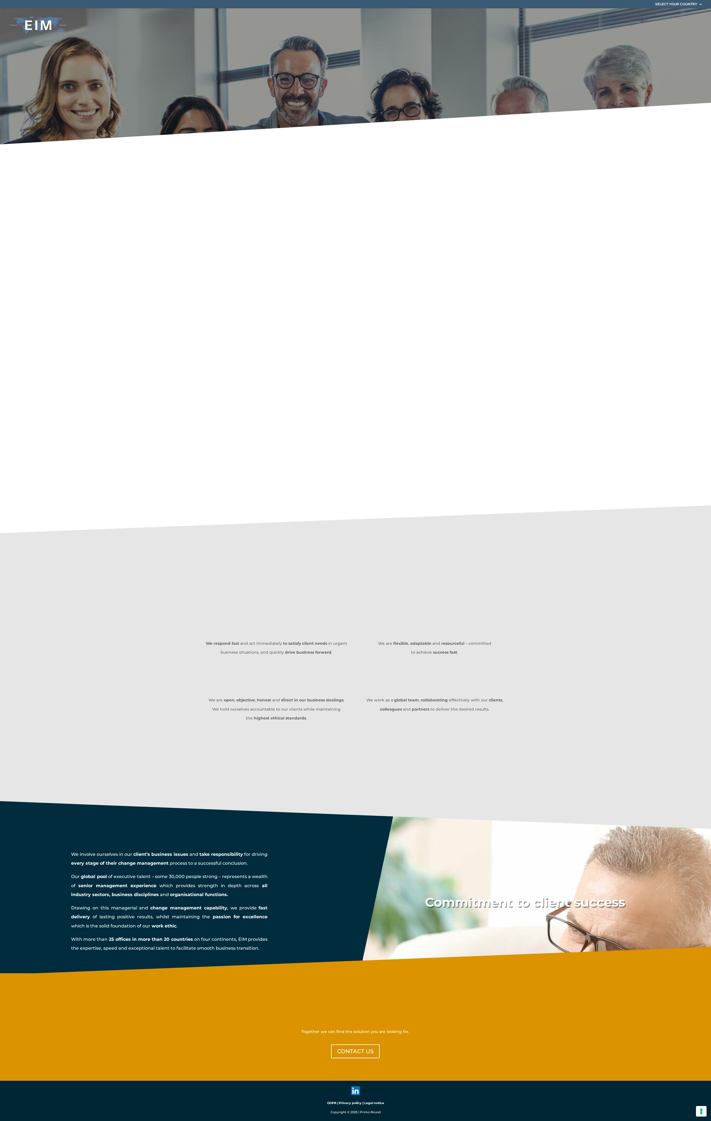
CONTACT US (355, 1051)
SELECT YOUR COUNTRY (676, 4)
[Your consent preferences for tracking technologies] (701, 1111)
